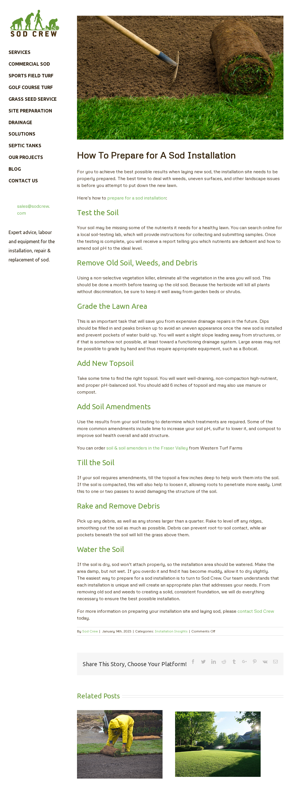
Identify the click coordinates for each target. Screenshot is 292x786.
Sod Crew (90, 631)
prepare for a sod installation (136, 198)
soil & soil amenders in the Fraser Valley (147, 448)
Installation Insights (171, 631)
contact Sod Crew (256, 611)
